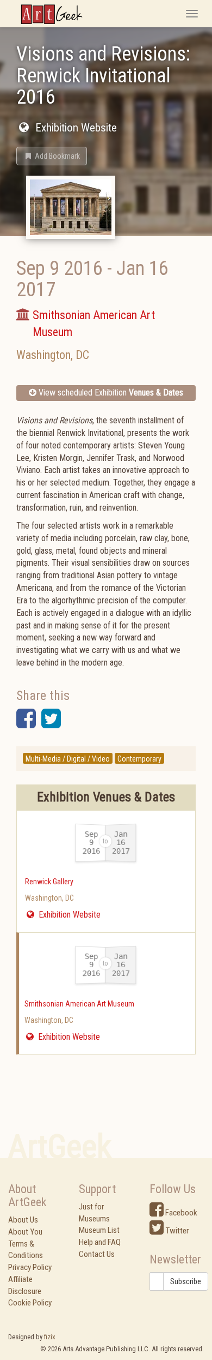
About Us (23, 1220)
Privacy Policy (30, 1267)
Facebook (180, 1213)
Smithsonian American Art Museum (79, 1003)
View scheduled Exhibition (109, 392)
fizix (49, 1337)
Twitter (176, 1231)
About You (25, 1232)
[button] (51, 156)
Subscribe (185, 1281)
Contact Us (97, 1254)
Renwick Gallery (49, 881)
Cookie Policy (30, 1303)
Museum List (99, 1230)
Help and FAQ (100, 1242)
